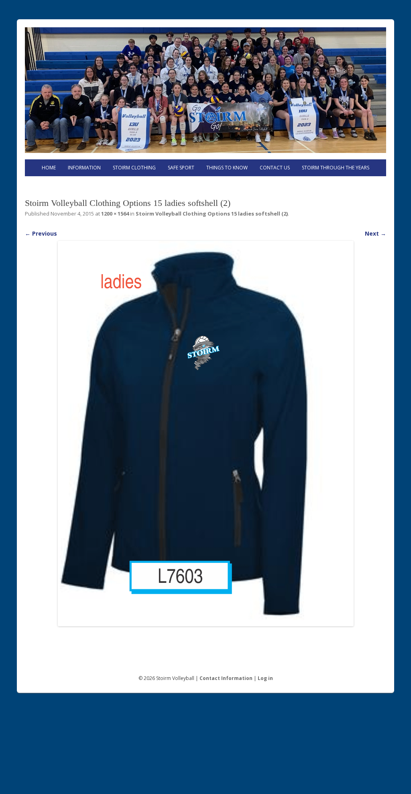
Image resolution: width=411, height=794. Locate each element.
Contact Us (275, 167)
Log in (265, 678)
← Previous (41, 233)
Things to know (227, 167)
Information (84, 167)
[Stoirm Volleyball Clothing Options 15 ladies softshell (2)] (205, 434)
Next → (375, 233)
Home (49, 167)
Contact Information (225, 678)
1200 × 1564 (115, 213)
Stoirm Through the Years (335, 167)
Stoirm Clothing (134, 167)
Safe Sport (181, 167)
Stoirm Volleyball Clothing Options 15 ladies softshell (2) (212, 213)
